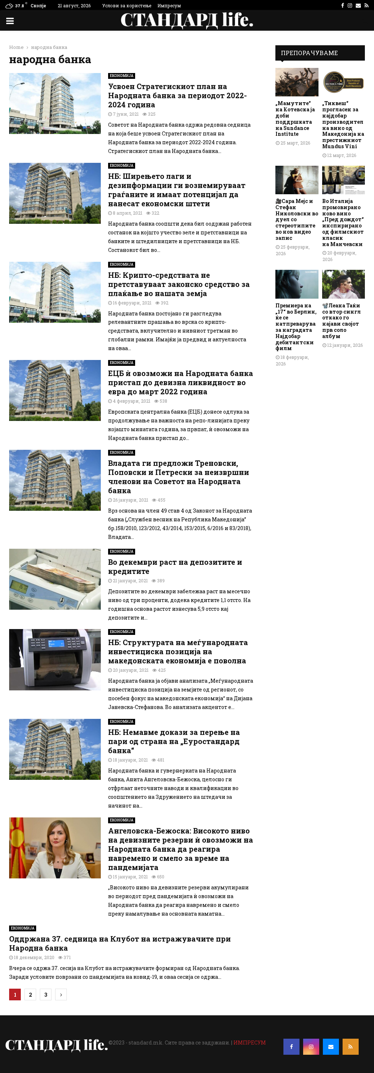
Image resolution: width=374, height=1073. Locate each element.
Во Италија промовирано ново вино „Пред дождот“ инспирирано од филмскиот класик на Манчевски (343, 223)
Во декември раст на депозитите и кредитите (175, 566)
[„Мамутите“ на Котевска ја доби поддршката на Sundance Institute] (296, 82)
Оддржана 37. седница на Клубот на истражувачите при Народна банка (120, 943)
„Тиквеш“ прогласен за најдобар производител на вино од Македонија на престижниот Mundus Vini (343, 125)
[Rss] (351, 1047)
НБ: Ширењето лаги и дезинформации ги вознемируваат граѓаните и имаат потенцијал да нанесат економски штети (176, 189)
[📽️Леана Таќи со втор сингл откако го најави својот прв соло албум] (343, 284)
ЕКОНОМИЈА (121, 75)
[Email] (331, 1047)
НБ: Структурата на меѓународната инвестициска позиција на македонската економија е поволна (178, 651)
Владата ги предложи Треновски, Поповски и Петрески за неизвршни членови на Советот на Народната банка (178, 476)
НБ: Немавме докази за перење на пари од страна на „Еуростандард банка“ (174, 741)
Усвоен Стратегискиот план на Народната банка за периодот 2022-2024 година (177, 95)
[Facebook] (291, 1047)
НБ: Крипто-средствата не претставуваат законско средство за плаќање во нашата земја (179, 284)
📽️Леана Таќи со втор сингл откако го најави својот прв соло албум (341, 321)
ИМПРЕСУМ (249, 1042)
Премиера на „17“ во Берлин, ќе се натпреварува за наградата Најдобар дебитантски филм (296, 327)
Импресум (169, 5)
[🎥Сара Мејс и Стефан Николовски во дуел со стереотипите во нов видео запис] (296, 180)
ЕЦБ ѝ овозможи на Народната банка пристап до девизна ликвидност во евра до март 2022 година (180, 382)
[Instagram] (311, 1047)
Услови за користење (126, 5)
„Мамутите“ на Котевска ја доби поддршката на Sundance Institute (295, 118)
